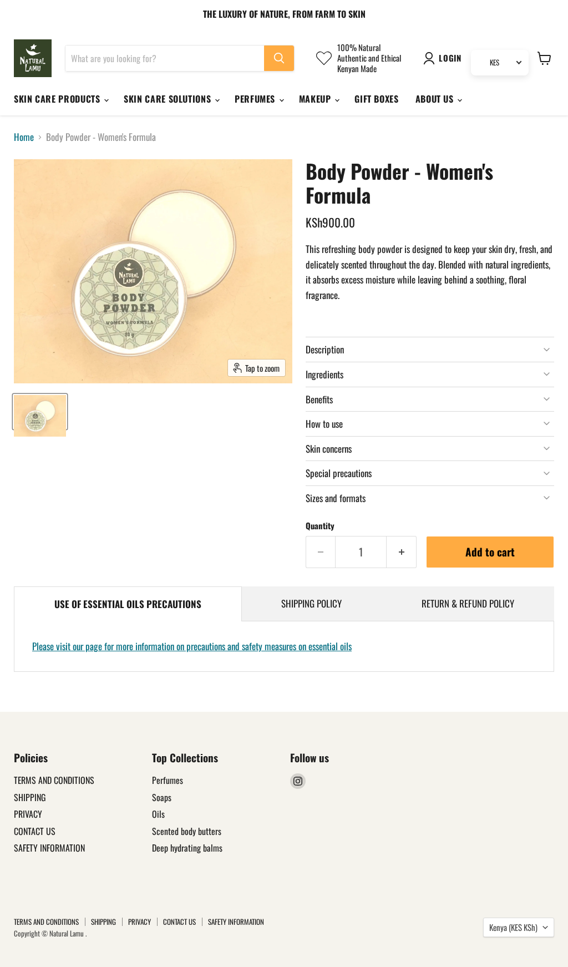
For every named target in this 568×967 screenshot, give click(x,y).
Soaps (161, 797)
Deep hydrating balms (187, 847)
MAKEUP (316, 98)
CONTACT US (34, 831)
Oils (158, 814)
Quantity (320, 525)
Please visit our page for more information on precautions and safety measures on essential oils (192, 646)
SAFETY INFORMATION (49, 847)
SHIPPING (30, 797)
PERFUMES (256, 98)
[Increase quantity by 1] (402, 552)
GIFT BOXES (376, 98)
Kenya (513, 927)
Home (24, 137)
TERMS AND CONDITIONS (54, 780)
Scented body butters (186, 831)
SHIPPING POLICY (311, 603)
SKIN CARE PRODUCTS (58, 98)
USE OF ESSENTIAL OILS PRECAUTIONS (127, 604)
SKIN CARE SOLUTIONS (169, 98)
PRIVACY (28, 814)
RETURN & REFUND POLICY (468, 603)
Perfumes (167, 780)
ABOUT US (436, 98)
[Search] (279, 58)
